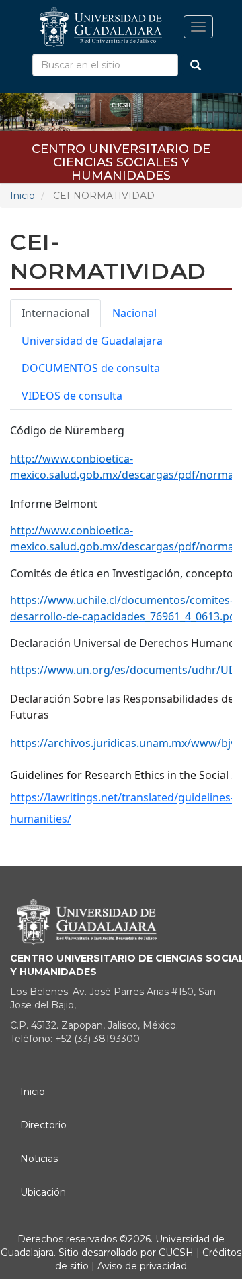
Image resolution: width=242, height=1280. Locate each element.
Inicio (22, 196)
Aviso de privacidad (141, 1266)
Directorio (43, 1125)
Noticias (39, 1159)
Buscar (196, 65)
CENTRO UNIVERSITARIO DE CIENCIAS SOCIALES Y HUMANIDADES (121, 153)
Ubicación (43, 1192)
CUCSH (176, 1252)
